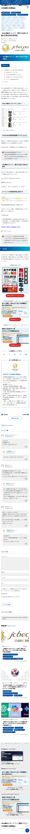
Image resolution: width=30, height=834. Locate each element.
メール (3, 577)
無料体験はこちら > (15, 319)
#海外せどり (4, 27)
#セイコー (13, 21)
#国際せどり (8, 25)
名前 (3, 572)
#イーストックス (16, 19)
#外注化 (14, 25)
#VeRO (3, 19)
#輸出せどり (9, 29)
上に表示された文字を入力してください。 (11, 596)
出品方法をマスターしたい (22, 14)
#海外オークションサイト (13, 27)
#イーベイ (23, 19)
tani (6, 506)
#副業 (3, 25)
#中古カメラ (17, 23)
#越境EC (3, 29)
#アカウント (9, 19)
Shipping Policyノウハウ (16, 12)
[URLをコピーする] (26, 354)
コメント (4, 556)
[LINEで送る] (20, 354)
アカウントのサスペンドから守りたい (9, 14)
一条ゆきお (9, 530)
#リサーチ (11, 23)
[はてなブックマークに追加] (15, 354)
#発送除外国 (22, 27)
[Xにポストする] (4, 354)
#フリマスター (4, 23)
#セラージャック (20, 21)
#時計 (23, 25)
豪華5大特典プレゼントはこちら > (15, 295)
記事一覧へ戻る (15, 418)
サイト (2, 583)
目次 (5, 65)
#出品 (23, 23)
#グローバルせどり (5, 21)
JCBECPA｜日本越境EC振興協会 (12, 374)
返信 (26, 446)
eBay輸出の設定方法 (5, 12)
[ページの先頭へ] (27, 831)
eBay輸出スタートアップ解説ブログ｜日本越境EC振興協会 (14, 7)
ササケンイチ (8, 435)
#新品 (19, 25)
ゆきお (8, 483)
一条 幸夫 (8, 451)
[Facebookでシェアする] (9, 354)
